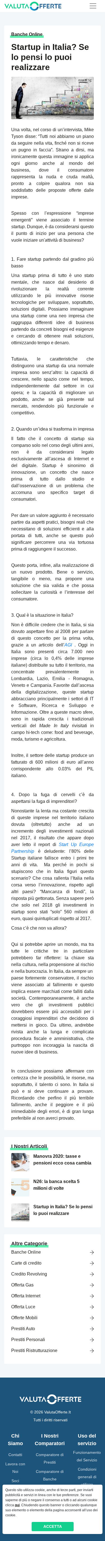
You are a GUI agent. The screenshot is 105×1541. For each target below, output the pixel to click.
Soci (15, 1480)
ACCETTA (52, 1526)
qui (17, 1505)
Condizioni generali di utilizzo (87, 1477)
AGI (68, 645)
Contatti (15, 1454)
